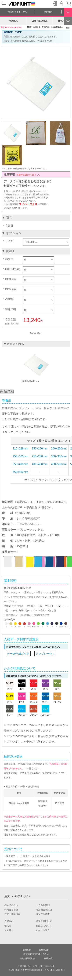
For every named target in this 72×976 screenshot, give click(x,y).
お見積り (8, 930)
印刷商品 (13, 20)
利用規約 (48, 958)
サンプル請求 (43, 914)
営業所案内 (44, 950)
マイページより (28, 204)
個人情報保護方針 (28, 958)
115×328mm (20, 448)
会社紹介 (27, 950)
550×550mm (20, 471)
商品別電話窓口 (44, 910)
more (67, 27)
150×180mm (39, 448)
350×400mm (20, 464)
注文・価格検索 (12, 914)
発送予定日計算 (44, 921)
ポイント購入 (43, 930)
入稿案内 (8, 921)
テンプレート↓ (45, 653)
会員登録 (61, 3)
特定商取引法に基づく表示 (36, 954)
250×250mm (39, 456)
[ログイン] (54, 3)
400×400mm (39, 464)
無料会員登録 (11, 910)
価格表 (7, 926)
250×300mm (20, 456)
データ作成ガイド (18, 653)
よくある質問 (43, 905)
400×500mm (59, 464)
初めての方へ (11, 905)
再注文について (44, 926)
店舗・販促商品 (40, 20)
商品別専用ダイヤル (17, 12)
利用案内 (48, 12)
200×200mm (59, 448)
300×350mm (59, 456)
